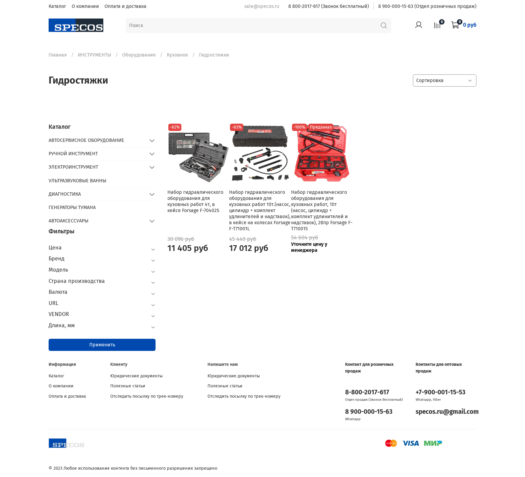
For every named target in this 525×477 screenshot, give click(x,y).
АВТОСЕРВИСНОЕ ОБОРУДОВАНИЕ (86, 140)
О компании (85, 6)
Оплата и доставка (125, 6)
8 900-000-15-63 (369, 412)
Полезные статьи (127, 386)
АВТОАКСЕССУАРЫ (68, 221)
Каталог (57, 6)
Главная (58, 55)
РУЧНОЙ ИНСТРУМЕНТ (73, 153)
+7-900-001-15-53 (440, 392)
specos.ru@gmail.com (447, 412)
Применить (102, 345)
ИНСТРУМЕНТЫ (94, 55)
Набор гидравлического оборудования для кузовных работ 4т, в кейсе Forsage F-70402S (195, 201)
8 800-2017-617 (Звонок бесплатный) (328, 6)
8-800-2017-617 (367, 392)
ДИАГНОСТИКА (65, 194)
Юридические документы (136, 376)
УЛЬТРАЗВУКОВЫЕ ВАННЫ (77, 181)
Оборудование (139, 55)
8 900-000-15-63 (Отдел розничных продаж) (427, 6)
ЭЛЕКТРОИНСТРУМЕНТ (73, 167)
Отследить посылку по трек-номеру (146, 396)
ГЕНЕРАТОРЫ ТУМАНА (72, 207)
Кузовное (177, 55)
